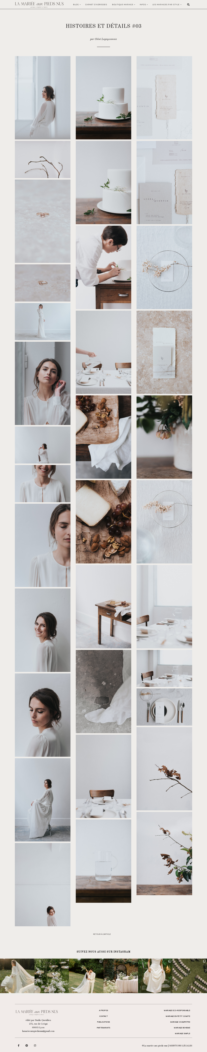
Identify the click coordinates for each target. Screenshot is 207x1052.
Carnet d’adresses (96, 4)
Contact (103, 1016)
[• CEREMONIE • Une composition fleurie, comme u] (52, 976)
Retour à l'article (102, 934)
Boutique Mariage (122, 4)
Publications (103, 1022)
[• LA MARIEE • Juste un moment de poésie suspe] (17, 976)
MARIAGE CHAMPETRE (180, 1022)
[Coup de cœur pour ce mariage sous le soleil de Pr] (155, 976)
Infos (143, 4)
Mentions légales (180, 1045)
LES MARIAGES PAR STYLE (166, 4)
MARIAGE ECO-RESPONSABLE (177, 1011)
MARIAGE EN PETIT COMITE (178, 1016)
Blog (76, 4)
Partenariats (103, 1028)
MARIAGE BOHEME (182, 1028)
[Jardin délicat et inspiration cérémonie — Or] (189, 976)
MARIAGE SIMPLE (182, 1034)
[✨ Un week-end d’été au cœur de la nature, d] (86, 976)
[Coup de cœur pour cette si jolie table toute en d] (121, 976)
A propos (103, 1011)
